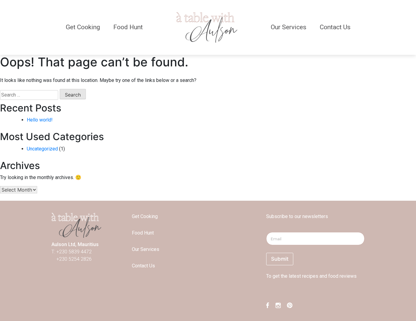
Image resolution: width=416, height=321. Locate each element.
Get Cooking (83, 27)
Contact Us (335, 27)
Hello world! (40, 120)
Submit (279, 259)
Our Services (288, 27)
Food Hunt (128, 27)
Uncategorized (42, 149)
